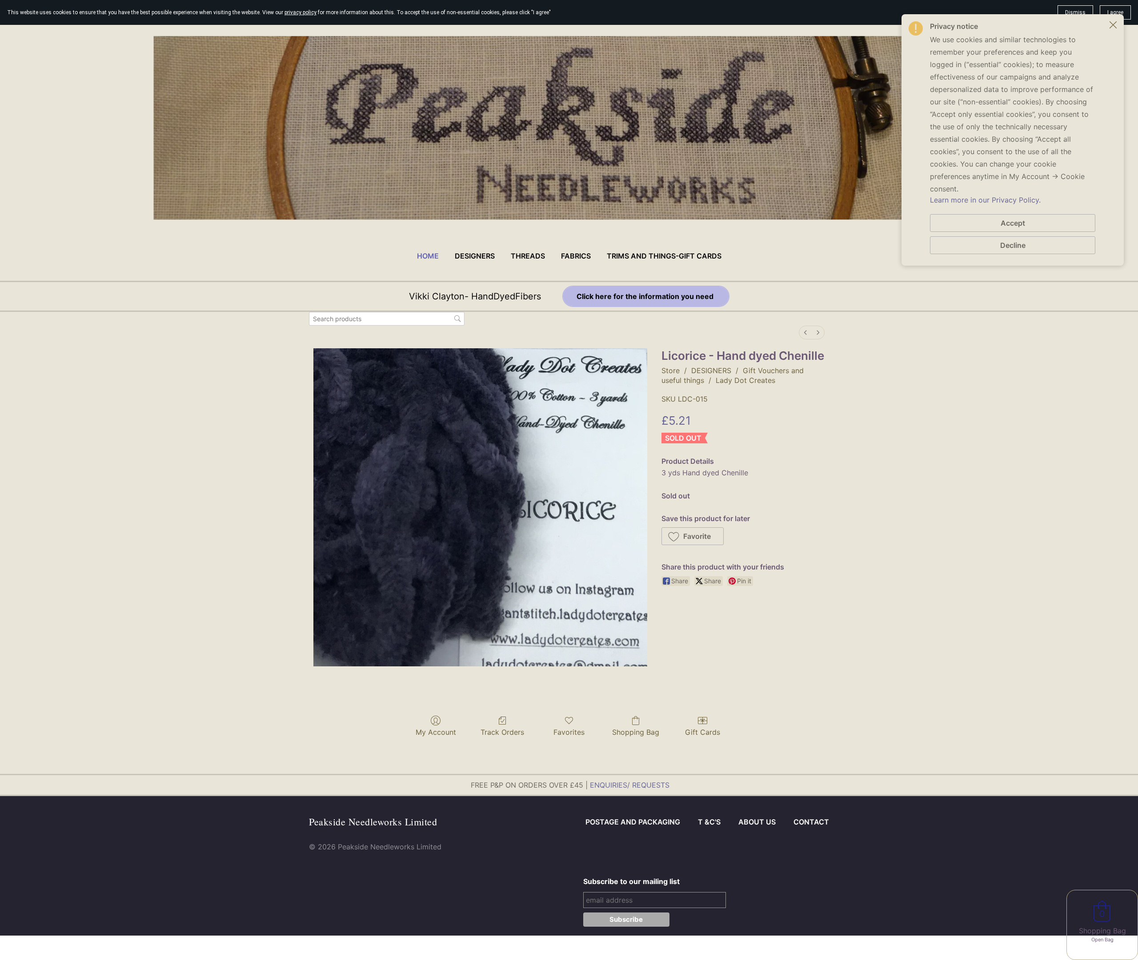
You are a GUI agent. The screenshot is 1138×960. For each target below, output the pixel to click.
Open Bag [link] (1102, 939)
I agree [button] (1115, 12)
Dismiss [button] (1075, 12)
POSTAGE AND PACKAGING (632, 821)
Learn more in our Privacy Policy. (985, 199)
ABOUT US (757, 821)
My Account (436, 732)
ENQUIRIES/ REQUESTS (629, 785)
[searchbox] (387, 319)
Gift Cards (702, 732)
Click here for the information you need (646, 296)
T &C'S (709, 821)
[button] (692, 536)
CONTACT (811, 821)
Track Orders (502, 732)
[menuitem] (805, 332)
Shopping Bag (635, 732)
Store (670, 370)
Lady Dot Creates (745, 380)
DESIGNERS (711, 370)
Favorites (569, 732)
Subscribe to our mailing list (631, 881)
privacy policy (300, 12)
